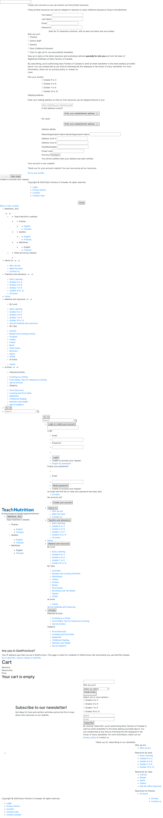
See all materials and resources (24, 323)
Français (27, 229)
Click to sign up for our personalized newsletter (51, 52)
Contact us (14, 271)
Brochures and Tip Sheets (63, 591)
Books (55, 585)
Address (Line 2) (49, 142)
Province (46, 155)
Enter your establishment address (80, 113)
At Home (144, 793)
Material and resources (58, 543)
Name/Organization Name (53, 134)
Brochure (14, 351)
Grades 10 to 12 (51, 91)
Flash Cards (15, 348)
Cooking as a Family (19, 377)
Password (46, 27)
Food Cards (57, 588)
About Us (52, 508)
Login (55, 457)
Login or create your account (61, 424)
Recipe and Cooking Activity (22, 334)
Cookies (36, 193)
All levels (14, 293)
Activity (13, 331)
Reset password (60, 485)
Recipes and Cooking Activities (66, 573)
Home (7, 296)
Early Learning (16, 279)
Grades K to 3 (50, 80)
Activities (56, 570)
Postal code (47, 151)
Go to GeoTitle (8, 658)
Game (12, 354)
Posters (55, 582)
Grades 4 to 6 (50, 83)
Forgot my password (61, 463)
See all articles (16, 382)
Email (44, 23)
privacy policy (89, 737)
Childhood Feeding (18, 399)
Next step (15, 176)
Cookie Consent (14, 814)
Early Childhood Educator (41, 48)
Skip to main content (9, 206)
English (27, 226)
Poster (12, 342)
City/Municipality (49, 147)
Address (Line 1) (49, 138)
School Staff (35, 41)
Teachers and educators (59, 520)
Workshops (57, 576)
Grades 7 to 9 (50, 87)
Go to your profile (36, 173)
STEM (12, 356)
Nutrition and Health (19, 401)
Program (13, 336)
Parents (33, 44)
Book (12, 345)
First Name (46, 15)
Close (81, 202)
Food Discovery (17, 390)
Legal (35, 187)
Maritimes (14, 516)
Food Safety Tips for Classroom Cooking (28, 380)
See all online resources (150, 786)
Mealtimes (14, 396)
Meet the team (16, 268)
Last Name (46, 19)
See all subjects (17, 404)
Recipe (143, 777)
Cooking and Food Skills (21, 393)
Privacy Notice (39, 190)
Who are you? (89, 685)
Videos (13, 339)
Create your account (62, 502)
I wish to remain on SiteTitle (28, 658)
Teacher (33, 37)
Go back (5, 176)
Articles (51, 610)
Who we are (15, 265)
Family (12, 364)
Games (55, 593)
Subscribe (88, 723)
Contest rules (39, 195)
